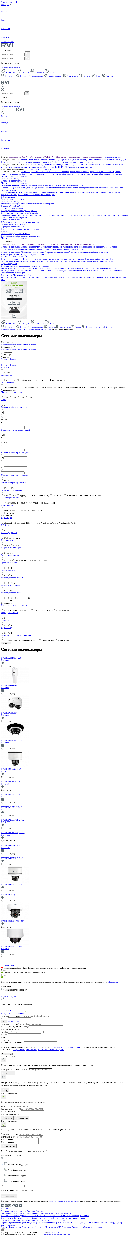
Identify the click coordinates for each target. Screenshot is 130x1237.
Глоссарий (61, 1220)
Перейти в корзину (9, 996)
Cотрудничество (19, 1211)
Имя (3, 1037)
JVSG (63, 1216)
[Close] (3, 1060)
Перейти (8, 1010)
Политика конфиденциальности (56, 1235)
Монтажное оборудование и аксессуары (108, 159)
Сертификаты (78, 1227)
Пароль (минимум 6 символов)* (15, 1027)
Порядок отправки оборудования (39, 1222)
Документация (15, 1227)
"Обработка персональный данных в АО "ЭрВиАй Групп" (38, 1049)
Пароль (4, 1019)
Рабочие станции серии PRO (108, 215)
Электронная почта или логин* (14, 1069)
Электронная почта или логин (14, 1016)
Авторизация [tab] (6, 1013)
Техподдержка (37, 76)
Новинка (5, 660)
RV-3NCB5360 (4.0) (9, 685)
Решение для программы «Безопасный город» (91, 270)
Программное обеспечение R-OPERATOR (49, 167)
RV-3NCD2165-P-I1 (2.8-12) (13, 820)
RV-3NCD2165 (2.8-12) (11, 769)
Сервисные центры (16, 1222)
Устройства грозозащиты (84, 188)
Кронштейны (30, 204)
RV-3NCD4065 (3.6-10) (11, 845)
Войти (52, 72)
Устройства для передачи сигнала (104, 268)
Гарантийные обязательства (66, 1222)
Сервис (98, 76)
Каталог (22, 329)
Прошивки (67, 1227)
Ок (6, 1091)
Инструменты (72, 76)
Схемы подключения (80, 1216)
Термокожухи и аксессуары (43, 194)
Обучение (87, 76)
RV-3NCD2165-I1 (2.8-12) (12, 782)
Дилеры (25, 72)
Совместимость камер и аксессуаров (69, 1218)
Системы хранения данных (105, 164)
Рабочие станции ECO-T (37, 215)
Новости (23, 76)
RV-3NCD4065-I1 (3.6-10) (12, 858)
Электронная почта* (10, 1024)
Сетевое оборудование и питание (69, 174)
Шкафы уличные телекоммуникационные (19, 211)
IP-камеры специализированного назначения (48, 192)
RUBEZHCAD (43, 1216)
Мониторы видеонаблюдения (78, 159)
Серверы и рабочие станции (80, 167)
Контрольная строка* (10, 1137)
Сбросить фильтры (9, 359)
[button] (65, 368)
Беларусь (5, 5)
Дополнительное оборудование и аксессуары (103, 174)
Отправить (9, 1074)
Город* (4, 1035)
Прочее (51, 174)
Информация (20, 1213)
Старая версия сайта (10, 2)
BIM (68, 1216)
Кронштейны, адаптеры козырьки (51, 185)
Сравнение (39, 72)
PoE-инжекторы (102, 188)
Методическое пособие (26, 1216)
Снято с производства (92, 157)
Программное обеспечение (68, 157)
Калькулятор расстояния (42, 1218)
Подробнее (113, 982)
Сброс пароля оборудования (38, 1213)
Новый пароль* (8, 1139)
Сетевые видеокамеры (10, 67)
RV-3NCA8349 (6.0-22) (11, 658)
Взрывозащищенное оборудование (83, 192)
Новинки (32, 344)
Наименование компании (12, 1043)
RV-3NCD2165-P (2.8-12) (11, 807)
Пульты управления (42, 188)
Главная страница (9, 329)
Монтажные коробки (75, 185)
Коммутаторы (27, 188)
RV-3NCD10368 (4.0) (10, 713)
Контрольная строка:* (10, 1109)
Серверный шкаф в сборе (82, 164)
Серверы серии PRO (20, 217)
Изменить (9, 1119)
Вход (4, 1021)
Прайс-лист (11, 72)
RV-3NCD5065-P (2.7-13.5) (12, 921)
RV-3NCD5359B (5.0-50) (11, 946)
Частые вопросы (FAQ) (61, 1213)
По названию (7, 344)
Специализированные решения (37, 162)
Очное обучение (17, 1220)
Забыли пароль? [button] (14, 1021)
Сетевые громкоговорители (81, 162)
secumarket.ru (53, 1232)
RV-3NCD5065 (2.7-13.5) (11, 895)
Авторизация (23, 1119)
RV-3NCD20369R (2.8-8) (11, 740)
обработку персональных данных (68, 1047)
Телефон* (5, 1032)
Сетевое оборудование (11, 162)
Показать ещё (8, 965)
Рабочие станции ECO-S (59, 215)
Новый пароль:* (8, 1112)
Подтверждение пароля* (11, 1029)
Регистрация (7, 1054)
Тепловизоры (25, 194)
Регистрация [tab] (18, 1013)
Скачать (109, 76)
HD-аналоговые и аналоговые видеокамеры (59, 172)
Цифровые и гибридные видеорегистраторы (28, 174)
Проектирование (55, 76)
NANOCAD (55, 1216)
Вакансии (31, 1211)
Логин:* (4, 1106)
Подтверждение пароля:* (12, 1114)
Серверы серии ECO (105, 277)
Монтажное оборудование (56, 164)
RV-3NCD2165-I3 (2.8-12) (12, 794)
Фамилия (5, 1040)
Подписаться (10, 1196)
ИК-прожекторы (61, 162)
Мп (6, 397)
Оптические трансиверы (62, 188)
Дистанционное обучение (36, 1220)
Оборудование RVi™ (18, 157)
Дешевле (17, 344)
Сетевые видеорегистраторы (52, 159)
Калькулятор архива (22, 1218)
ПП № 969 (5, 771)
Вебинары (52, 1220)
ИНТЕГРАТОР (44, 169)
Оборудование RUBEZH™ (42, 157)
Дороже (24, 344)
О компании (10, 76)
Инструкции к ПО (53, 1227)
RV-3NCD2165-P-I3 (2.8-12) (13, 833)
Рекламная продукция (93, 1227)
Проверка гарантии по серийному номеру (97, 1222)
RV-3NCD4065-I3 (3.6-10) (12, 884)
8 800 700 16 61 (7, 42)
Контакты (40, 1211)
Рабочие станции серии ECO (82, 215)
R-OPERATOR (31, 169)
